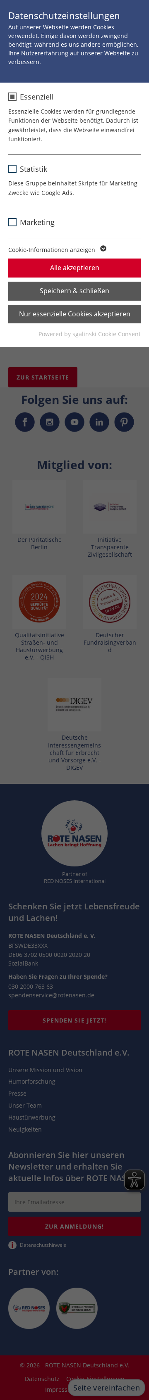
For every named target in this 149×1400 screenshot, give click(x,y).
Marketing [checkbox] (37, 222)
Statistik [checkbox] (33, 169)
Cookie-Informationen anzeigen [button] (52, 250)
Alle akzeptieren (74, 267)
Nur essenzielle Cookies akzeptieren (74, 313)
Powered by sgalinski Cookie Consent (89, 334)
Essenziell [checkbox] (37, 97)
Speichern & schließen (74, 290)
